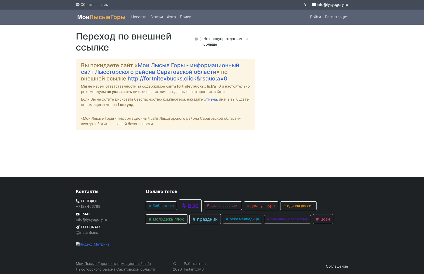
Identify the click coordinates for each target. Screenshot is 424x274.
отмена (210, 99)
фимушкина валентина (289, 219)
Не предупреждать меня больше (225, 41)
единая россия (299, 206)
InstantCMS (194, 269)
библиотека (163, 206)
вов (192, 205)
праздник (207, 219)
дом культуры (262, 206)
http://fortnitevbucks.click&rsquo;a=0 (177, 78)
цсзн (324, 219)
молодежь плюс (168, 219)
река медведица (244, 219)
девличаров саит (224, 206)
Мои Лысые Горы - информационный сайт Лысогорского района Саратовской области (160, 68)
